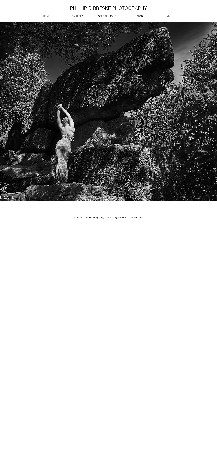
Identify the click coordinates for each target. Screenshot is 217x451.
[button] (77, 16)
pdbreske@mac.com (116, 217)
